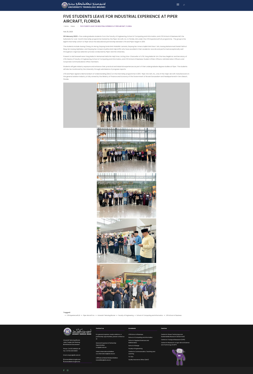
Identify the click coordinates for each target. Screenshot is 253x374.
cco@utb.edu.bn (101, 347)
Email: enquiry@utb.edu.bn (71, 355)
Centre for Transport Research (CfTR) (173, 340)
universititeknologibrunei (72, 359)
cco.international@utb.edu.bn (105, 354)
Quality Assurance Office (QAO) (138, 360)
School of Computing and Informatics (150, 315)
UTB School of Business (174, 315)
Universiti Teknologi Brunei (106, 315)
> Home (66, 26)
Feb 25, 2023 (68, 32)
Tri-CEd (130, 357)
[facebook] (64, 370)
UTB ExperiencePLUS (73, 315)
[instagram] (67, 370)
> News (72, 26)
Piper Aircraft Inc (89, 315)
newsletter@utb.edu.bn (103, 360)
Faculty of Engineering (126, 315)
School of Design (133, 346)
